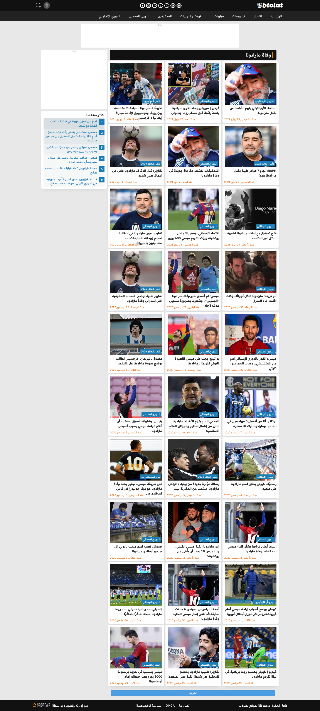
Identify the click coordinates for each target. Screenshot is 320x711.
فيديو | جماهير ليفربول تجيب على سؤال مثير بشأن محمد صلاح (72, 160)
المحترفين (165, 16)
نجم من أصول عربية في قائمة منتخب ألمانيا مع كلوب (74, 123)
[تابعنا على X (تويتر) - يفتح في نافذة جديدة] (166, 5)
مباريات (219, 16)
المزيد (193, 693)
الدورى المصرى (139, 16)
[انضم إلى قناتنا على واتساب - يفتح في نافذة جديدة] (172, 5)
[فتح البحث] (38, 5)
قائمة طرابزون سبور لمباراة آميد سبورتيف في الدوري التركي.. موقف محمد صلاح (71, 181)
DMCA (170, 706)
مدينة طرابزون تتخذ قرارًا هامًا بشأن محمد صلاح (71, 170)
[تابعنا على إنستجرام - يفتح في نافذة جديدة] (148, 5)
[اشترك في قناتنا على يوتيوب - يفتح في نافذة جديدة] (154, 5)
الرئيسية (276, 16)
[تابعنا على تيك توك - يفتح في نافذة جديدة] (160, 5)
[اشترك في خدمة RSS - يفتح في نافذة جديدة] (179, 5)
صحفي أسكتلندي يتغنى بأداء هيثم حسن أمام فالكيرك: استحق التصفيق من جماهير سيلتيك (71, 136)
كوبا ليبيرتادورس (150, 476)
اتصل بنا (184, 706)
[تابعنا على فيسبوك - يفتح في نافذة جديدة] (142, 5)
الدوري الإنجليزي (109, 16)
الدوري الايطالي (208, 101)
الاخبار (258, 16)
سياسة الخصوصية (148, 706)
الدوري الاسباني (208, 226)
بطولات (243, 706)
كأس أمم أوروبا (151, 101)
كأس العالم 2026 (264, 163)
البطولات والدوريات (192, 16)
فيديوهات (238, 16)
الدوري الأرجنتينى (264, 101)
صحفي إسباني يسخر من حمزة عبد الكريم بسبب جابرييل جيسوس (71, 149)
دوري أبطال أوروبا (264, 602)
